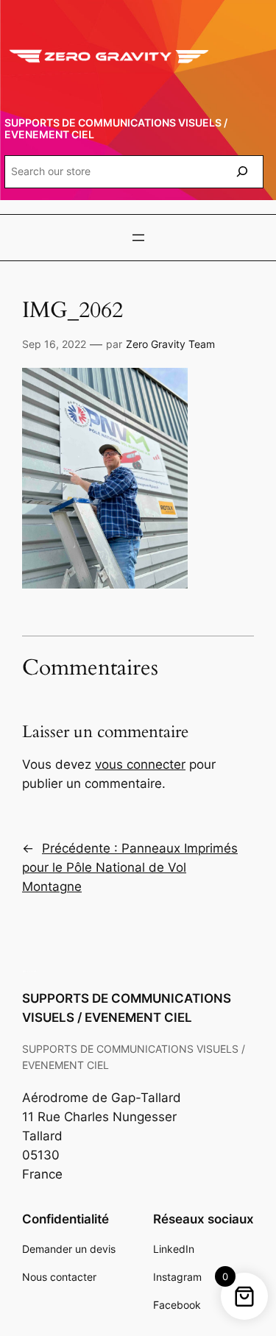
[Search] (242, 172)
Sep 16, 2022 (54, 344)
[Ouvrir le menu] (138, 237)
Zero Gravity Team (170, 344)
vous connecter (140, 764)
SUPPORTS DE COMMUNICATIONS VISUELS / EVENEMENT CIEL (115, 128)
